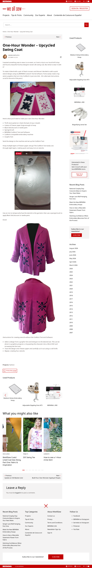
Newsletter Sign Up (54, 529)
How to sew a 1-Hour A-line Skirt (52, 458)
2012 (71, 316)
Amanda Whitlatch (13, 55)
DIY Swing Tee (29, 457)
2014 (71, 309)
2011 (71, 319)
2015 (71, 306)
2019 (71, 292)
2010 (71, 322)
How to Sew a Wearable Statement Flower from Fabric (77, 210)
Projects (6, 15)
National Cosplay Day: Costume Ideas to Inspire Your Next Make (78, 191)
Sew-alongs (6, 454)
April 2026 (72, 262)
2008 (71, 329)
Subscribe (76, 235)
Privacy (49, 519)
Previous (9, 37)
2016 (71, 302)
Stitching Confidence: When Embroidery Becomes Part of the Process (79, 218)
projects (25, 454)
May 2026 (72, 258)
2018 (71, 295)
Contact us (51, 516)
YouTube (76, 529)
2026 (71, 269)
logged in (18, 493)
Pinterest (76, 526)
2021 (71, 285)
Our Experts (40, 15)
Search (86, 25)
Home (4, 31)
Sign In (49, 533)
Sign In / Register (79, 8)
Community (28, 15)
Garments (47, 454)
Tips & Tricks (16, 15)
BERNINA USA (52, 526)
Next (57, 37)
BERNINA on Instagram (81, 519)
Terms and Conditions (54, 523)
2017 (71, 299)
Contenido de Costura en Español (67, 15)
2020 (71, 289)
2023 (71, 279)
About (49, 15)
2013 (71, 312)
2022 (71, 282)
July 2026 (72, 252)
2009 (71, 326)
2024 (71, 275)
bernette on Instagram (81, 523)
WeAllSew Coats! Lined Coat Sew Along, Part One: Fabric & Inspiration (12, 461)
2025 (71, 272)
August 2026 (73, 248)
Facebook (76, 516)
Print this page (11, 371)
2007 (71, 333)
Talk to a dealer (79, 174)
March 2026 (73, 265)
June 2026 (72, 255)
